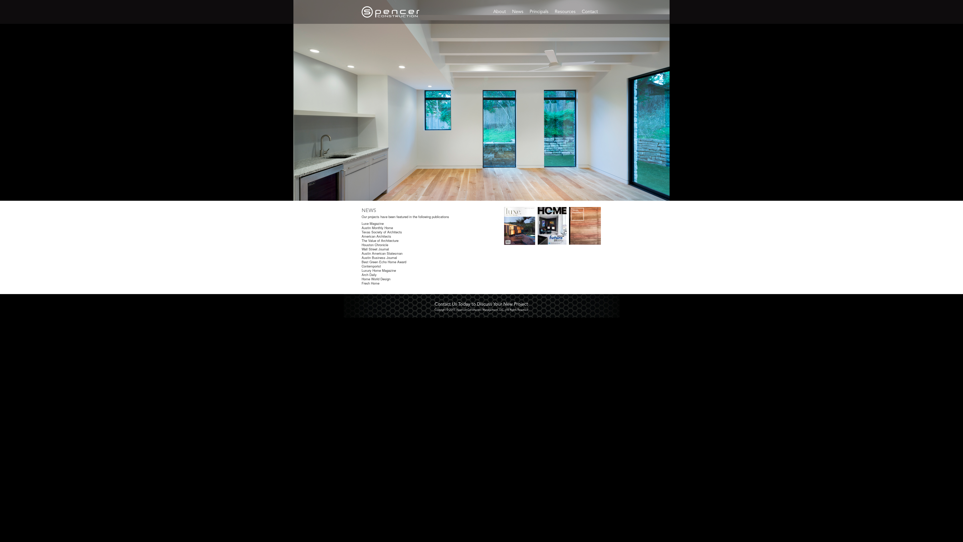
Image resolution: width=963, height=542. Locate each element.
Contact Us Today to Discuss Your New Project (481, 304)
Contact (590, 12)
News (517, 12)
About (499, 12)
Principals (539, 12)
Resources (565, 12)
